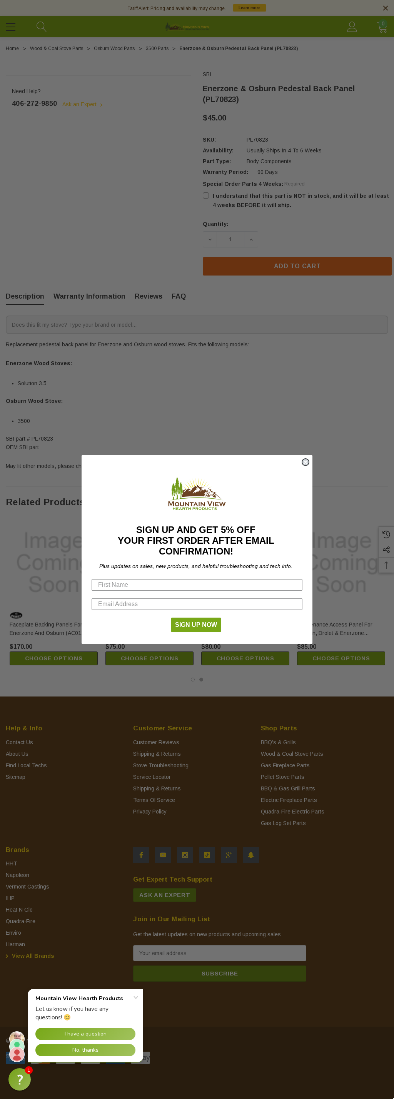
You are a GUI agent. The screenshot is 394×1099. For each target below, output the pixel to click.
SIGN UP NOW (196, 624)
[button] (19, 1079)
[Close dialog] (305, 462)
